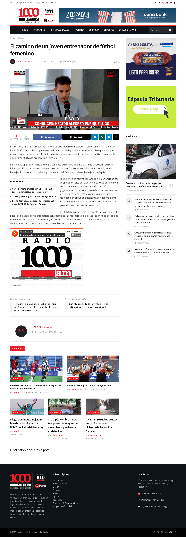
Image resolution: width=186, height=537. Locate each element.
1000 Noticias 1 (20, 431)
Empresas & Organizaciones (66, 503)
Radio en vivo (129, 29)
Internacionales (60, 29)
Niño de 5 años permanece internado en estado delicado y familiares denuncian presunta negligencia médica (153, 202)
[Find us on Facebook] (155, 2)
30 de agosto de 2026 (39, 392)
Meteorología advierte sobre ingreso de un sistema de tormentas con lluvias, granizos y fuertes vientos (154, 219)
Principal (71, 61)
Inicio (25, 29)
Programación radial (62, 506)
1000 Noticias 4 (26, 61)
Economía (94, 29)
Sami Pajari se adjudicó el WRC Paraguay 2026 (34, 196)
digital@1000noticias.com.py (154, 506)
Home (12, 38)
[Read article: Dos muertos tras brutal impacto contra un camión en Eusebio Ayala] (151, 162)
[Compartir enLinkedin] (94, 137)
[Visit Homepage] (32, 15)
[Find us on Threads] (167, 2)
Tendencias (58, 499)
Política (79, 29)
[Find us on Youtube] (171, 2)
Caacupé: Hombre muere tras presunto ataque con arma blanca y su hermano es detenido (153, 236)
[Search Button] (170, 30)
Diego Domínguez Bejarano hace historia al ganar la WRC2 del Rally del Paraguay (26, 423)
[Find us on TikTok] (175, 2)
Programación (41, 2)
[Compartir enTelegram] (109, 137)
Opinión (56, 496)
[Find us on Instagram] (163, 2)
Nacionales (39, 29)
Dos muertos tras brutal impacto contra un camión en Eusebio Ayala (144, 185)
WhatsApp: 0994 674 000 (152, 499)
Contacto (53, 2)
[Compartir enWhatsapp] (102, 137)
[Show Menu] (14, 30)
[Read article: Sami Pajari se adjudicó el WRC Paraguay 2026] (93, 369)
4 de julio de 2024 (46, 61)
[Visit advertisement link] (117, 15)
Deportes (109, 29)
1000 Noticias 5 (20, 392)
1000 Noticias (22, 532)
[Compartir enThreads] (116, 137)
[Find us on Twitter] (159, 2)
